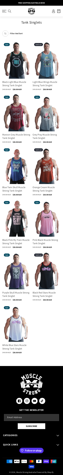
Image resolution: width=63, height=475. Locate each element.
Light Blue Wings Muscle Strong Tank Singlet (45, 83)
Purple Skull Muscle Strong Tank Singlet (15, 294)
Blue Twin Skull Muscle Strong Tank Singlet (13, 189)
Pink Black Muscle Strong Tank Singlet (45, 241)
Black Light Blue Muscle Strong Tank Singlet (14, 83)
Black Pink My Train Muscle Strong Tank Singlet (16, 241)
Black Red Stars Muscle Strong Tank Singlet (44, 294)
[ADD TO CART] (27, 56)
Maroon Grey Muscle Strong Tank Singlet (16, 136)
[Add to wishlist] (27, 45)
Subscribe (31, 426)
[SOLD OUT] (58, 56)
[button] (4, 11)
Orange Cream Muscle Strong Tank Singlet (44, 189)
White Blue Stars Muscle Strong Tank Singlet (14, 347)
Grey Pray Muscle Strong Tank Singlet (45, 136)
